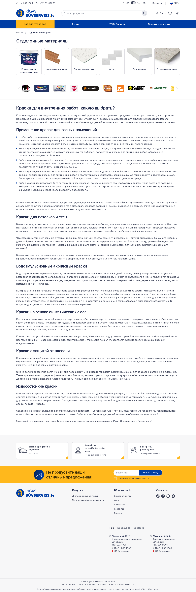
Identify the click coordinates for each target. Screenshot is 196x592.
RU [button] (175, 3)
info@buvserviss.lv (126, 584)
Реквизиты (119, 504)
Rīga (111, 528)
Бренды (118, 513)
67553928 (102, 584)
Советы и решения (159, 24)
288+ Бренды (117, 24)
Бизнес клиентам (122, 496)
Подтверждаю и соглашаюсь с (133, 478)
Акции (75, 24)
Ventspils (138, 528)
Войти (163, 13)
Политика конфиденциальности (88, 500)
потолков (42, 224)
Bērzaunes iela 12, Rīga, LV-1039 (76, 584)
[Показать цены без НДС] (133, 2)
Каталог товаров (35, 24)
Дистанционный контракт (85, 496)
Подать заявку (150, 472)
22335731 (121, 544)
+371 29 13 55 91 (47, 3)
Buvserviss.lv (64, 421)
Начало (20, 32)
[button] (19, 88)
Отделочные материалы (40, 32)
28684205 (163, 544)
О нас (117, 500)
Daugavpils (123, 528)
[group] (26, 88)
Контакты (157, 3)
